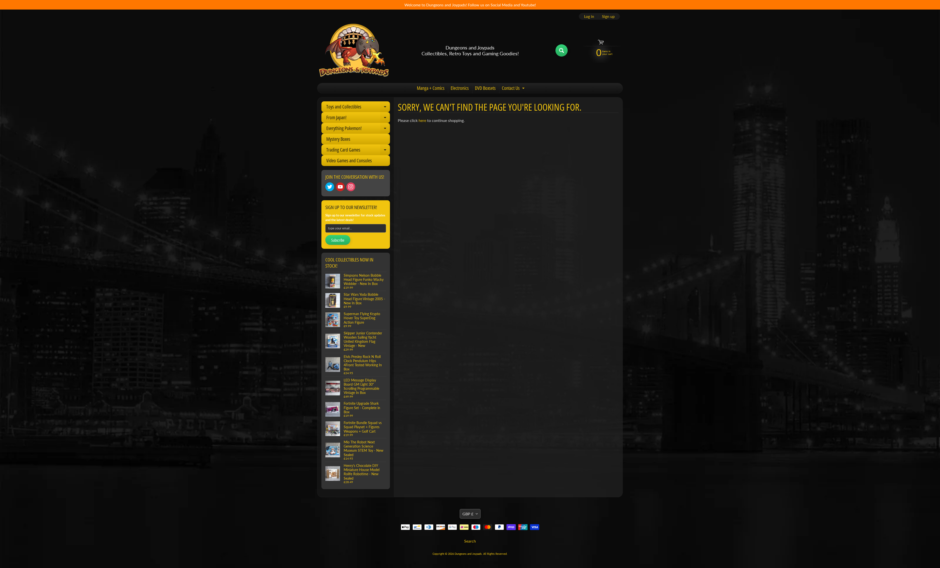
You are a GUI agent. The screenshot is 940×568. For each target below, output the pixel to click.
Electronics (460, 88)
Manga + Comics (431, 88)
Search (470, 541)
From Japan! (358, 118)
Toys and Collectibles (358, 107)
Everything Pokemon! (358, 129)
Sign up (608, 16)
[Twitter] (329, 186)
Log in (589, 16)
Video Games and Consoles (349, 160)
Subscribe (337, 240)
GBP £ (467, 513)
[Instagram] (350, 186)
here (422, 120)
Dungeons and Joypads (468, 553)
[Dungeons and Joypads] (354, 50)
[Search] (561, 50)
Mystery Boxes (338, 139)
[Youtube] (340, 186)
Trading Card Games (358, 150)
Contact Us (514, 89)
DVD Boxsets (485, 88)
